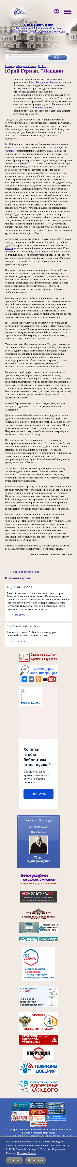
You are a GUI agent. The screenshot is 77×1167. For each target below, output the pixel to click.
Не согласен (35, 1160)
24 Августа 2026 (38, 826)
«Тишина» (54, 82)
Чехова (9, 248)
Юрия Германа (46, 107)
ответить (20, 614)
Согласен (14, 1160)
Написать (39, 794)
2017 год (43, 66)
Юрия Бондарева (38, 82)
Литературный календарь (38, 820)
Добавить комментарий (26, 571)
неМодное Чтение (26, 66)
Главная (9, 66)
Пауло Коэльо (38, 831)
